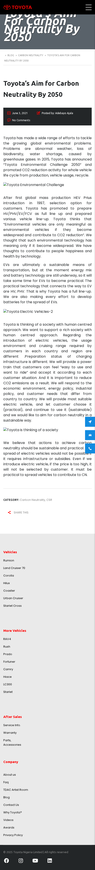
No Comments (21, 120)
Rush (6, 646)
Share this (20, 512)
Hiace (7, 677)
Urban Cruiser (13, 598)
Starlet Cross (12, 606)
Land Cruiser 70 (14, 568)
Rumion (8, 560)
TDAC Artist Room (15, 790)
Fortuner (9, 662)
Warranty (10, 733)
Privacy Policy (13, 835)
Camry (8, 669)
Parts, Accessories (12, 742)
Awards (8, 827)
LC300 (7, 684)
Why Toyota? (12, 812)
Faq (6, 782)
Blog (6, 797)
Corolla (8, 575)
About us (9, 775)
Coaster (9, 591)
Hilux (6, 583)
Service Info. (12, 725)
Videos (8, 820)
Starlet (8, 692)
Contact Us (11, 805)
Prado (7, 654)
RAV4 (7, 639)
